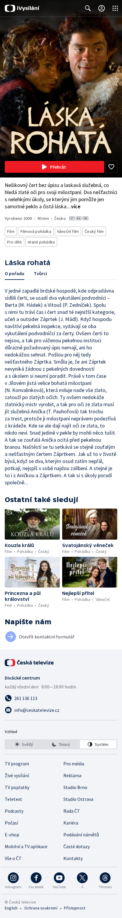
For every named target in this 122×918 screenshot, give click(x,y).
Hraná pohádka (41, 242)
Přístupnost (74, 908)
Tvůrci (40, 273)
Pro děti (14, 242)
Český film (94, 231)
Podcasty (14, 811)
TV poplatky (17, 787)
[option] (24, 744)
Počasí (11, 823)
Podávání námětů (81, 835)
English (11, 908)
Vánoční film (68, 231)
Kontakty (73, 858)
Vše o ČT (13, 858)
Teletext (13, 799)
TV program (17, 764)
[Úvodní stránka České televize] (29, 662)
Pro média (73, 764)
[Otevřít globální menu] (115, 8)
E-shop (12, 835)
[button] (32, 524)
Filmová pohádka (35, 231)
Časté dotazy (76, 846)
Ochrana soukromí (40, 908)
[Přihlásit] (101, 8)
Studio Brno (75, 787)
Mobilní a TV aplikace (26, 846)
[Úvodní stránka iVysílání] (22, 8)
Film (11, 231)
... (74, 206)
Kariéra (70, 823)
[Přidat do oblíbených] (111, 167)
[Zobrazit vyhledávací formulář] (88, 8)
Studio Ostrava (78, 799)
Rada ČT (71, 811)
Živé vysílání (17, 775)
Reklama (72, 775)
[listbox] (61, 744)
